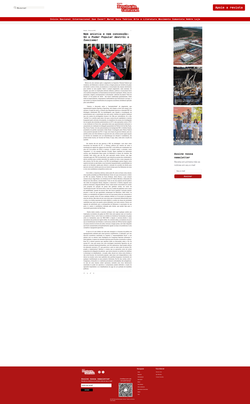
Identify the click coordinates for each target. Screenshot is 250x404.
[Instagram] (99, 372)
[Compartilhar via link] (90, 273)
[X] (103, 372)
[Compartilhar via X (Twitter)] (87, 273)
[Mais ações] (131, 30)
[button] (188, 171)
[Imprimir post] (93, 273)
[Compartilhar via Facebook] (84, 273)
